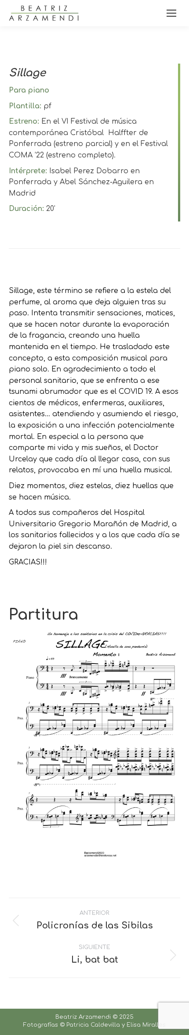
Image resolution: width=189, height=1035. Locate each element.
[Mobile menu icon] (171, 13)
